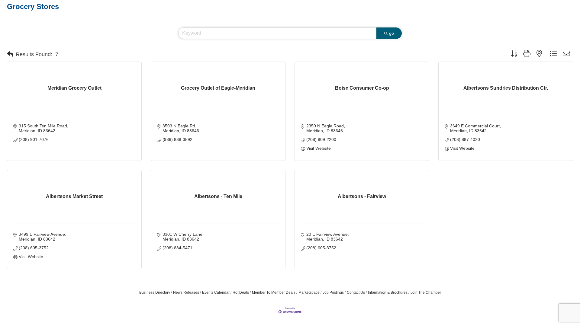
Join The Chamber (426, 292)
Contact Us (356, 292)
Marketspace (309, 292)
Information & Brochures (388, 292)
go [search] (391, 33)
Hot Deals (241, 292)
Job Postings (333, 292)
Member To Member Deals (273, 292)
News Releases (186, 292)
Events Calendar (216, 292)
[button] (10, 54)
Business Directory (154, 292)
